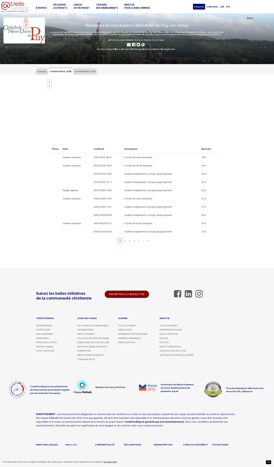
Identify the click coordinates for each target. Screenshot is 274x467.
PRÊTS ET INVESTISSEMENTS (90, 355)
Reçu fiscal (149, 49)
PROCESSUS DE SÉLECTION (173, 350)
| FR (228, 6)
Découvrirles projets (60, 6)
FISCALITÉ (164, 342)
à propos (41, 8)
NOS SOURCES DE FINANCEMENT (93, 325)
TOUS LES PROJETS (127, 325)
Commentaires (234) (85, 71)
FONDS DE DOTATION (46, 342)
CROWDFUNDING (85, 329)
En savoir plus (110, 461)
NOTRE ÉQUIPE (43, 329)
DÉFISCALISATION (126, 342)
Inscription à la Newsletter (126, 294)
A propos (42, 71)
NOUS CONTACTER (45, 350)
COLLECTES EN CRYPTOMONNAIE (93, 338)
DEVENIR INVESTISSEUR (171, 329)
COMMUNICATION (86, 359)
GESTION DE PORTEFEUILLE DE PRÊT (177, 355)
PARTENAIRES (42, 338)
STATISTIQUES (220, 444)
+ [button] (49, 82)
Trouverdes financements (107, 6)
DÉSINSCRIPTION (163, 444)
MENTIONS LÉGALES (47, 444)
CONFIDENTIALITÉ (104, 444)
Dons (119, 49)
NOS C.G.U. (71, 444)
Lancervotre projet (82, 6)
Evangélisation (169, 49)
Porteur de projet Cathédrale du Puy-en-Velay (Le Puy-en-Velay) (137, 40)
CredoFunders (61, 71)
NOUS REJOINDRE (44, 333)
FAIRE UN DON (125, 329)
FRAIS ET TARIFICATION (170, 346)
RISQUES (164, 338)
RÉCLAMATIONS (132, 444)
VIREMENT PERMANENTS (129, 338)
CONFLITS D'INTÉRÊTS (195, 444)
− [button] (49, 86)
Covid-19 (127, 49)
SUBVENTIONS (84, 350)
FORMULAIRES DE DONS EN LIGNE (93, 342)
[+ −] (133, 109)
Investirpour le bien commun (137, 6)
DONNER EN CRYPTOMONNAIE (132, 333)
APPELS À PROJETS (86, 333)
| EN (222, 6)
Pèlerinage (137, 49)
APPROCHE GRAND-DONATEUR (92, 346)
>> (149, 240)
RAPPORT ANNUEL (45, 346)
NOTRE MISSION (44, 325)
